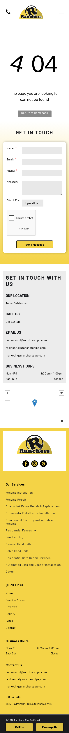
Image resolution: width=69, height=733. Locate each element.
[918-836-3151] (8, 13)
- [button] (7, 397)
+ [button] (7, 393)
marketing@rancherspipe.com (25, 355)
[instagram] (34, 464)
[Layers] (61, 393)
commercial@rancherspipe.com (26, 340)
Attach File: (13, 200)
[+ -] (34, 406)
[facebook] (25, 464)
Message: (12, 181)
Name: (11, 148)
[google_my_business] (43, 464)
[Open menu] (61, 12)
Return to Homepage (34, 112)
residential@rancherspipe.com (26, 347)
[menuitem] (34, 492)
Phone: (11, 170)
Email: (10, 159)
